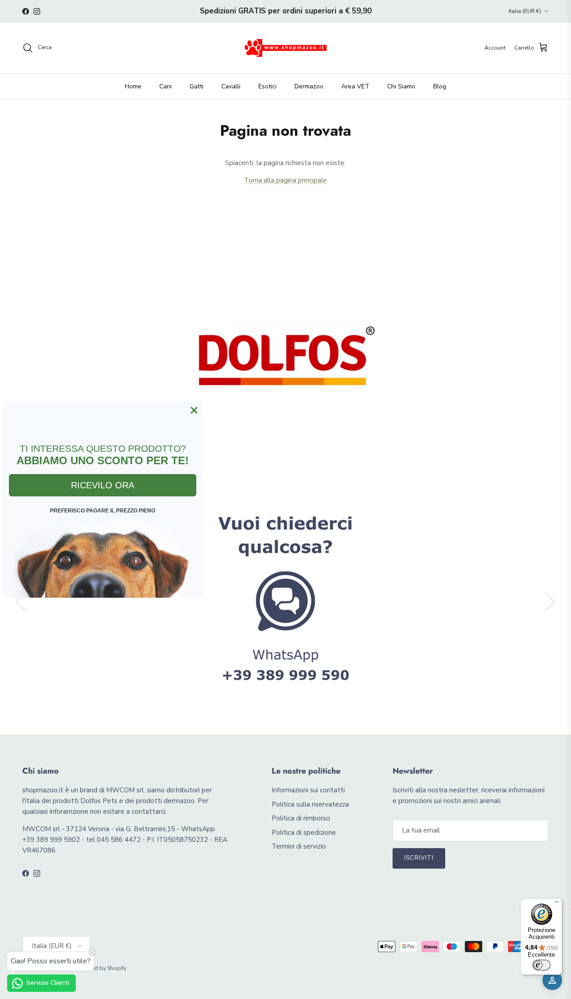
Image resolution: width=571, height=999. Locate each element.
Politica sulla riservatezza (310, 804)
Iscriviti (419, 858)
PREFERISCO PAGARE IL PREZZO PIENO (102, 511)
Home (133, 86)
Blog (439, 86)
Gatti (196, 86)
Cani (165, 86)
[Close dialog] (194, 410)
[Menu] (556, 904)
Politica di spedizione (304, 832)
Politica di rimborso (301, 818)
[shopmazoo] (285, 48)
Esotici (267, 86)
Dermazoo (308, 86)
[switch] (541, 965)
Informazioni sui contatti (308, 790)
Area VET (355, 86)
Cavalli (230, 86)
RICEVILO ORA (102, 485)
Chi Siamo (401, 86)
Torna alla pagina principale (285, 180)
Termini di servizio (299, 846)
